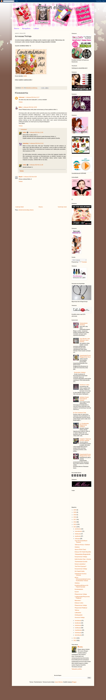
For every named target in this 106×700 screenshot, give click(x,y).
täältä (25, 76)
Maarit (20, 176)
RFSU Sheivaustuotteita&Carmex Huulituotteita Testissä (83, 579)
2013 (75, 638)
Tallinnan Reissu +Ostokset (82, 544)
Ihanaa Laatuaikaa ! (80, 564)
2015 (75, 524)
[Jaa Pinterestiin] (47, 88)
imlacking (25, 143)
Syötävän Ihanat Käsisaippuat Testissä (84, 399)
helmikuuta (78, 632)
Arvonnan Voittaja (80, 617)
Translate (84, 262)
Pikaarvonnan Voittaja (81, 594)
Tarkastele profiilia (77, 669)
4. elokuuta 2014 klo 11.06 (36, 164)
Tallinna (77, 610)
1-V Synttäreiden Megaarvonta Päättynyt (84, 425)
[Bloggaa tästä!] (43, 88)
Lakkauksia (78, 612)
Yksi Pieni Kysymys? (80, 566)
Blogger (74, 682)
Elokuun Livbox (79, 603)
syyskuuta (78, 536)
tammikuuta (78, 635)
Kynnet (77, 591)
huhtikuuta (78, 627)
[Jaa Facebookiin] (46, 88)
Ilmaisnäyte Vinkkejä (79, 372)
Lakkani (36, 28)
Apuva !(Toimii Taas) (80, 549)
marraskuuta (78, 531)
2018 (75, 517)
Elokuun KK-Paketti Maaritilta (83, 552)
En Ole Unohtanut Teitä (79, 412)
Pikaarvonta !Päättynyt (81, 607)
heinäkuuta (78, 620)
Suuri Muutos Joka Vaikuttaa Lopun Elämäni (85, 340)
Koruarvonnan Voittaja (81, 556)
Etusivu (16, 28)
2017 (75, 519)
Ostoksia (77, 547)
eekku (24, 132)
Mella (20, 107)
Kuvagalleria (26, 28)
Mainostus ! (78, 600)
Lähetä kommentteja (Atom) (25, 210)
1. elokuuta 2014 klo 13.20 (36, 132)
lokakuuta (78, 533)
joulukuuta (78, 529)
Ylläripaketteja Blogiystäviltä (82, 554)
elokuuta (77, 538)
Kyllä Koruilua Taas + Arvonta (83, 559)
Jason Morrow (59, 682)
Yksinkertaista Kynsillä (81, 561)
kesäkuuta (78, 623)
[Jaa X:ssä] (45, 88)
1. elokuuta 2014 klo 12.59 (29, 107)
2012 (75, 640)
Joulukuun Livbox (84, 384)
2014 (75, 526)
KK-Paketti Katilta (79, 571)
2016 (75, 522)
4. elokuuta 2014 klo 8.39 (30, 176)
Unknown (21, 97)
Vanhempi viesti (62, 207)
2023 (75, 510)
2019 (75, 514)
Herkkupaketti (78, 615)
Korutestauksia (79, 589)
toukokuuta (78, 625)
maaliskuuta (78, 630)
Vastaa (21, 102)
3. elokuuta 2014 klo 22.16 (36, 143)
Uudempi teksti (19, 207)
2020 (75, 512)
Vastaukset (24, 129)
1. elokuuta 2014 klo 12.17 (32, 97)
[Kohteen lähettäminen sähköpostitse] (42, 88)
